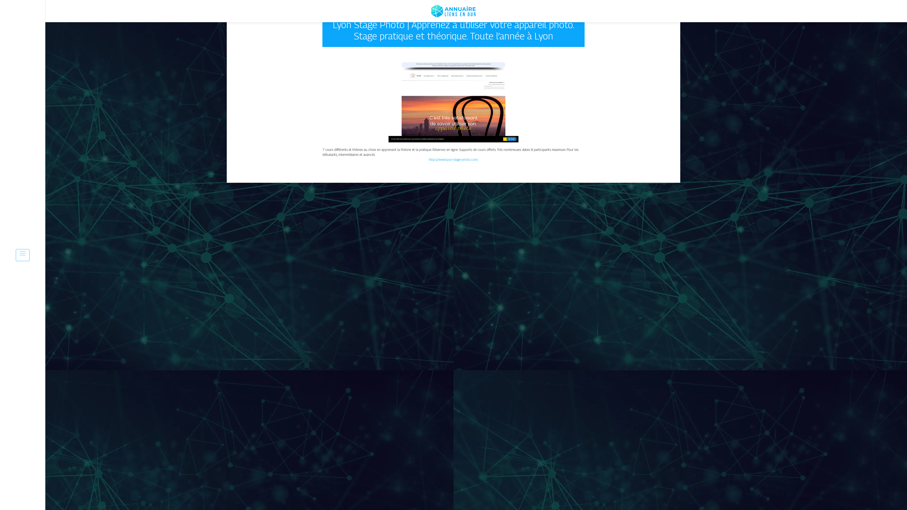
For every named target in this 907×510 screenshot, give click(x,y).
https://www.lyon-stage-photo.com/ (453, 159)
